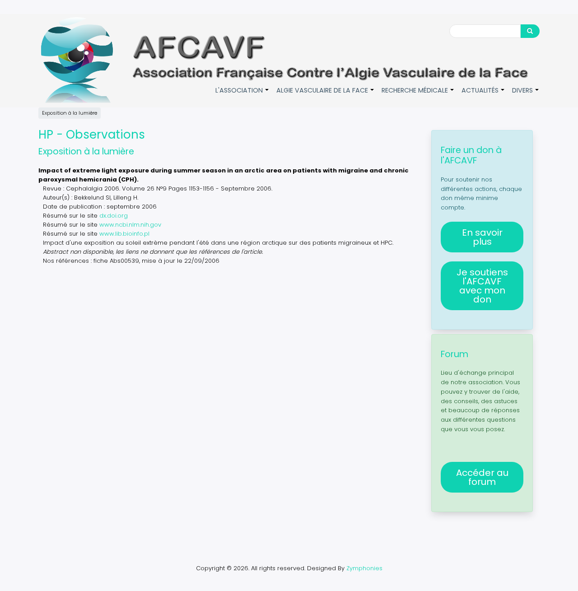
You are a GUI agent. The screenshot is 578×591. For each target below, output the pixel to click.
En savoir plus (482, 237)
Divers (526, 95)
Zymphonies (364, 568)
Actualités (483, 95)
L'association (242, 95)
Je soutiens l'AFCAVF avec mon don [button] (482, 286)
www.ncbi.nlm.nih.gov (130, 224)
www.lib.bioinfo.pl (124, 233)
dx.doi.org (113, 215)
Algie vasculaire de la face (325, 95)
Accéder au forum (482, 477)
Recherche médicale (418, 95)
